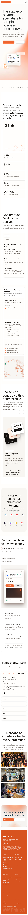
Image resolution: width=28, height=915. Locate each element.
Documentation (6, 897)
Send (18, 585)
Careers (16, 879)
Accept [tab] (13, 236)
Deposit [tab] (7, 236)
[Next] (23, 412)
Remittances (6, 862)
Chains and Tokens (19, 865)
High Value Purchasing (8, 857)
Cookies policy (18, 903)
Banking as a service (7, 868)
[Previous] (19, 412)
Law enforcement (18, 899)
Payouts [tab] (7, 239)
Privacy (16, 895)
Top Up (9, 585)
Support (5, 901)
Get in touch (17, 881)
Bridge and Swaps (19, 863)
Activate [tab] (19, 236)
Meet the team (18, 877)
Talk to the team (8, 819)
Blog (4, 899)
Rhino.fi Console (6, 893)
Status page (5, 895)
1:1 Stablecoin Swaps (7, 877)
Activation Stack (18, 857)
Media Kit (5, 903)
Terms (16, 893)
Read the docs (20, 819)
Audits (16, 901)
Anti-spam (17, 897)
